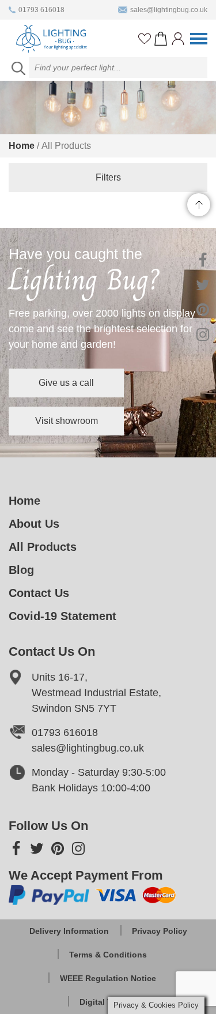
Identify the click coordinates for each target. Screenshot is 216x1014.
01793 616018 (41, 10)
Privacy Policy (159, 931)
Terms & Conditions (108, 954)
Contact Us (39, 593)
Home (22, 146)
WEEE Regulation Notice (108, 978)
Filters (108, 177)
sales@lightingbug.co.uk (168, 10)
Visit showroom (66, 421)
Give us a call (66, 383)
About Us (34, 523)
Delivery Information (69, 931)
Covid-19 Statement (62, 616)
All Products (43, 546)
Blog (21, 570)
